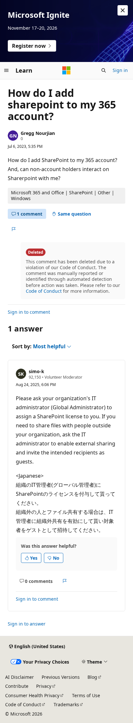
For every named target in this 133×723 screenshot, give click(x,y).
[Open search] (103, 70)
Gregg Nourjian (38, 133)
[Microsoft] (66, 70)
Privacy (43, 686)
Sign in (120, 70)
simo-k (36, 371)
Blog (92, 677)
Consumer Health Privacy (32, 695)
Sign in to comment (29, 312)
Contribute (16, 686)
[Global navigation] (6, 70)
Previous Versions (61, 677)
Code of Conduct (44, 291)
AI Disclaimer (19, 677)
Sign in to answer (27, 624)
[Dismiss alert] (123, 10)
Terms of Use (86, 695)
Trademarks (66, 704)
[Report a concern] (13, 229)
